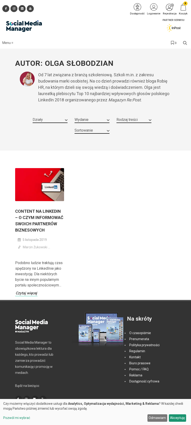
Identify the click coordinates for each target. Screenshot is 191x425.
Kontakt (135, 357)
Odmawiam (157, 418)
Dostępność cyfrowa (144, 381)
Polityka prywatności (144, 345)
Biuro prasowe (139, 363)
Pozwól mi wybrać (16, 418)
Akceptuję (177, 418)
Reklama (135, 375)
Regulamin (137, 351)
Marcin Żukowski (35, 247)
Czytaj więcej (26, 293)
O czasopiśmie (140, 333)
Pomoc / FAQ (139, 369)
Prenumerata (139, 339)
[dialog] (95, 412)
